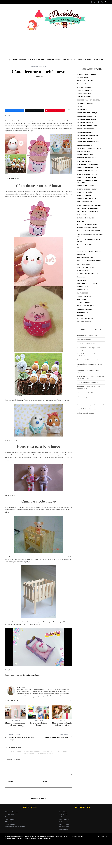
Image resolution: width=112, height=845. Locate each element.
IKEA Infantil (9, 822)
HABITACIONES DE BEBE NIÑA (88, 171)
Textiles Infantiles (63, 829)
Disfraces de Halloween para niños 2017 (88, 382)
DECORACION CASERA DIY (86, 116)
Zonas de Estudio (9, 819)
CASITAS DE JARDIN (84, 87)
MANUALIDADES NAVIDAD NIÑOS (89, 231)
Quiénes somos (59, 836)
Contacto (67, 836)
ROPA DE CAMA (82, 287)
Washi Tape (80, 315)
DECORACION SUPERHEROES (87, 135)
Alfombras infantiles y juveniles (86, 74)
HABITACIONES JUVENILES (86, 186)
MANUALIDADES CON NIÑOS (38, 66)
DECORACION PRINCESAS (86, 132)
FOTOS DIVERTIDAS (84, 161)
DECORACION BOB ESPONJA (87, 113)
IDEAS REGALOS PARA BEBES (87, 208)
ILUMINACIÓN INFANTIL (85, 218)
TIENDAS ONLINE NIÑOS (85, 306)
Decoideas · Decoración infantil (14, 836)
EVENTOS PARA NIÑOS (85, 155)
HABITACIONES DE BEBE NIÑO (88, 174)
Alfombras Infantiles (64, 824)
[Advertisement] (56, 42)
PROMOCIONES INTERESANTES (88, 274)
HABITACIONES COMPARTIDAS (88, 168)
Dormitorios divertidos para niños (56, 736)
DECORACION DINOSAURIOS (87, 119)
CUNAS (79, 106)
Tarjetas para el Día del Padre (38, 724)
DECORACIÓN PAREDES (85, 129)
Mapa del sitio (28, 838)
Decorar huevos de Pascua (31, 675)
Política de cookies (17, 838)
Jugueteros (80, 221)
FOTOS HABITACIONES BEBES (87, 164)
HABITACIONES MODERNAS (87, 189)
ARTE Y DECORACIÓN (85, 81)
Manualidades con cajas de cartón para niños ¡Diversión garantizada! (15, 725)
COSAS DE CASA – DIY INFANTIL (88, 100)
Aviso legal (74, 836)
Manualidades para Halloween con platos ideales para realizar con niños (90, 377)
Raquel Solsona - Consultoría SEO (42, 838)
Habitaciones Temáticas (11, 812)
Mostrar (17, 178)
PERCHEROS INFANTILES (86, 267)
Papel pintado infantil (83, 264)
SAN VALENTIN (82, 293)
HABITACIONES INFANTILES (87, 177)
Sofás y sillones (81, 299)
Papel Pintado (62, 817)
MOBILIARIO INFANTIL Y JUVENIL (89, 251)
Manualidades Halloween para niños (87, 335)
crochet (20, 400)
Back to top (101, 836)
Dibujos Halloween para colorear (86, 344)
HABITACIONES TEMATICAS (87, 199)
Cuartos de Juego (9, 814)
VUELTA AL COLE (83, 312)
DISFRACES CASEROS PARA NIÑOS (89, 148)
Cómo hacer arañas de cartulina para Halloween (90, 393)
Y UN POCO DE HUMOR (85, 319)
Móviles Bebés (81, 254)
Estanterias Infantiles (83, 151)
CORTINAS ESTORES (84, 97)
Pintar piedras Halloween (84, 339)
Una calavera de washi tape (84, 401)
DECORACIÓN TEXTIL (85, 139)
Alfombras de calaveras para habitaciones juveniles (91, 405)
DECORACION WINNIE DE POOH (88, 142)
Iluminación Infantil (64, 826)
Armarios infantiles (82, 77)
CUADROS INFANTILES (85, 103)
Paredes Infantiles (10, 824)
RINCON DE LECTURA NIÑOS (87, 283)
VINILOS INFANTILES (84, 309)
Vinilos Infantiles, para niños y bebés (15, 826)
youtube (12, 495)
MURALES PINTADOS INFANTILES (89, 261)
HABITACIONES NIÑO (84, 195)
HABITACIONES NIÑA (84, 192)
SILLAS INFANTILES (84, 296)
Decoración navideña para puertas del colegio (22, 737)
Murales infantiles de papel (85, 258)
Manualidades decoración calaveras (87, 409)
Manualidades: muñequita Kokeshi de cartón (62, 724)
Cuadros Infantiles (64, 822)
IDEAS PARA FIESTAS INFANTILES (89, 205)
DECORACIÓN (82, 110)
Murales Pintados (63, 812)
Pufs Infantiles (81, 280)
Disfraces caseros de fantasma (85, 413)
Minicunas (80, 248)
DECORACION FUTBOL (85, 122)
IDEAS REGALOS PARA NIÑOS (87, 212)
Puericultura (81, 277)
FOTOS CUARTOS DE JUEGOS (87, 158)
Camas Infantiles (82, 84)
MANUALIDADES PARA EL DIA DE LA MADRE (90, 235)
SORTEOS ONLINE (83, 303)
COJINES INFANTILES (84, 90)
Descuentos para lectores (84, 145)
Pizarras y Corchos (82, 270)
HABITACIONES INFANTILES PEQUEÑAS (87, 181)
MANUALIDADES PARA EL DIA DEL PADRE (89, 240)
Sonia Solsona (39, 76)
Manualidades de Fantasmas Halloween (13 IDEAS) (89, 371)
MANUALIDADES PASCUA (86, 245)
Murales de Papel (63, 814)
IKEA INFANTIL (82, 215)
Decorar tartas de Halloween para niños (88, 360)
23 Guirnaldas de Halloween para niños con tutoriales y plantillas (89, 349)
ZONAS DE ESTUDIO (84, 322)
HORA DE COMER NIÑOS (85, 202)
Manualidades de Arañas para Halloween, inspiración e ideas (88, 355)
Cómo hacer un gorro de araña (85, 397)
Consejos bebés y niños (84, 94)
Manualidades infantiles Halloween (87, 228)
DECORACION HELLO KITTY (87, 126)
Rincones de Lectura (10, 817)
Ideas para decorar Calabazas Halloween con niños (89, 365)
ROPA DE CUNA (82, 290)
